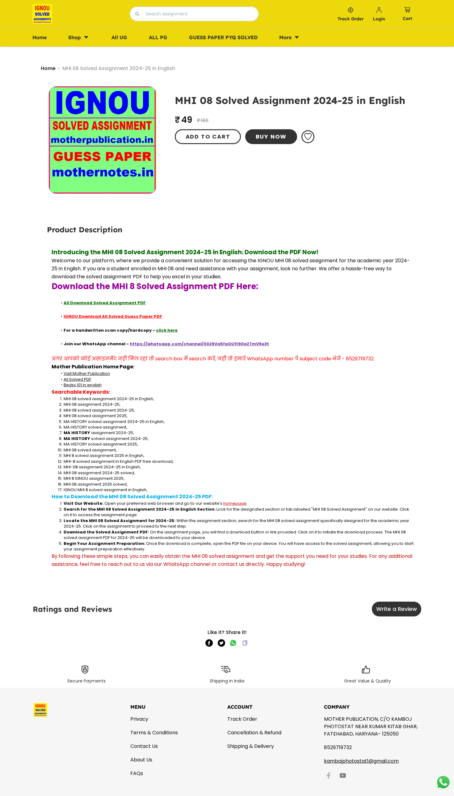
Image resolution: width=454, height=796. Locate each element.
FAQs (136, 773)
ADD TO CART (208, 136)
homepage (234, 503)
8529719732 (338, 747)
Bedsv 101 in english (83, 385)
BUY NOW (271, 136)
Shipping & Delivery (250, 746)
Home (48, 68)
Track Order (242, 719)
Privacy (139, 719)
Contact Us (144, 746)
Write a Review (396, 609)
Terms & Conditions (154, 732)
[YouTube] (342, 775)
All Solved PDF (77, 379)
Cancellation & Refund (254, 732)
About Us (141, 759)
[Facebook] (328, 775)
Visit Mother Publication (87, 373)
